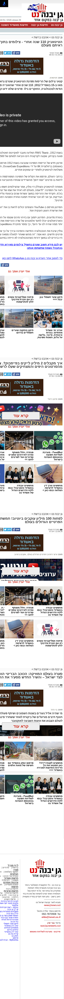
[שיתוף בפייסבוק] (16, 54)
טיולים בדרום (12, 930)
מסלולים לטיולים (11, 928)
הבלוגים (14, 874)
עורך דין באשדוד (11, 925)
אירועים (6, 897)
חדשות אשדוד (11, 878)
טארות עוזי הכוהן (11, 876)
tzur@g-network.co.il (50, 926)
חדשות (14, 886)
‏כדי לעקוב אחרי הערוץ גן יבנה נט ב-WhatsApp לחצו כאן (32, 258)
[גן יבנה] (43, 22)
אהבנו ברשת (41, 37)
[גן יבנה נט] (43, 877)
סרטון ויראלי (52, 399)
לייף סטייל (13, 865)
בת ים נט (14, 921)
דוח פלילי (6, 880)
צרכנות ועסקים (10, 882)
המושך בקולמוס (11, 872)
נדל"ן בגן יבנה (12, 913)
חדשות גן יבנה (39, 24)
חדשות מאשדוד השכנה (14, 24)
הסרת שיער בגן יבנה (9, 917)
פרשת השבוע (10, 899)
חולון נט (14, 936)
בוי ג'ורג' (54, 710)
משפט (15, 880)
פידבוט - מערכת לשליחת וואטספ (44, 931)
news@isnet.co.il (52, 905)
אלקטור (15, 905)
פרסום (15, 938)
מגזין (15, 869)
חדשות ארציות (11, 891)
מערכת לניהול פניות (10, 919)
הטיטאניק (53, 78)
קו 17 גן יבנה (12, 909)
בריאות (15, 867)
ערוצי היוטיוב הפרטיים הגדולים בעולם (42, 554)
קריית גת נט (13, 934)
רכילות (15, 897)
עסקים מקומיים (11, 884)
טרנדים (6, 867)
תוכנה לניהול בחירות (9, 901)
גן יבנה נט (56, 24)
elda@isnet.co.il (51, 917)
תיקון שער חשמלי (10, 923)
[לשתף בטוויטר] (7, 54)
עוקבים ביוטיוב (20, 554)
